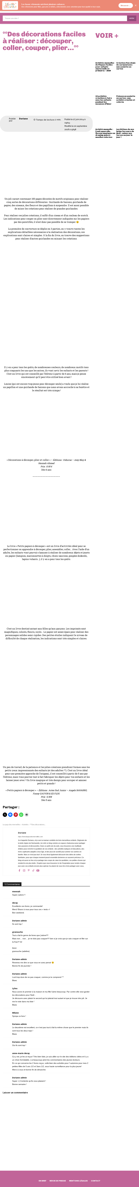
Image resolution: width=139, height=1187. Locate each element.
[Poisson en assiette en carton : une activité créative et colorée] (126, 84)
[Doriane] (6, 120)
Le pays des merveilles (11, 824)
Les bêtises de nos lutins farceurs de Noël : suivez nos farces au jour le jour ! (125, 133)
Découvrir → (126, 5)
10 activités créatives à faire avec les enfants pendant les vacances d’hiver (103, 100)
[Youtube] (38, 870)
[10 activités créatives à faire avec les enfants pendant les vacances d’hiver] (105, 84)
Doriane (23, 119)
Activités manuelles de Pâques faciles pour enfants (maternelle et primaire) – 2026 (104, 67)
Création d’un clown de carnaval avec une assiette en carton (125, 66)
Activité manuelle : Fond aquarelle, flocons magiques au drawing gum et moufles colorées (105, 133)
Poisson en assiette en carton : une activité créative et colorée (125, 99)
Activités (25, 824)
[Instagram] (24, 870)
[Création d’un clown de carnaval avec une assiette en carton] (126, 51)
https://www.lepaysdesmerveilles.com (30, 836)
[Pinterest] (28, 870)
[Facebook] (19, 870)
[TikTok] (33, 870)
